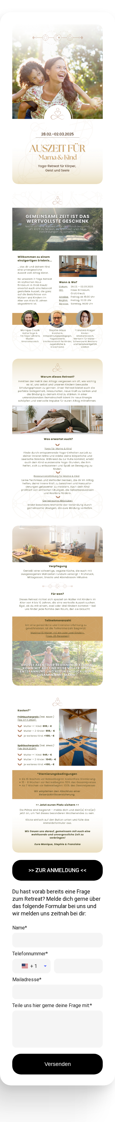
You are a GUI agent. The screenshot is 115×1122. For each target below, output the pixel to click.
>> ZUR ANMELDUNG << (57, 870)
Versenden (57, 1064)
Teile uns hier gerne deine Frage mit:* (52, 1005)
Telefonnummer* (30, 954)
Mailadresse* (26, 979)
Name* (19, 928)
